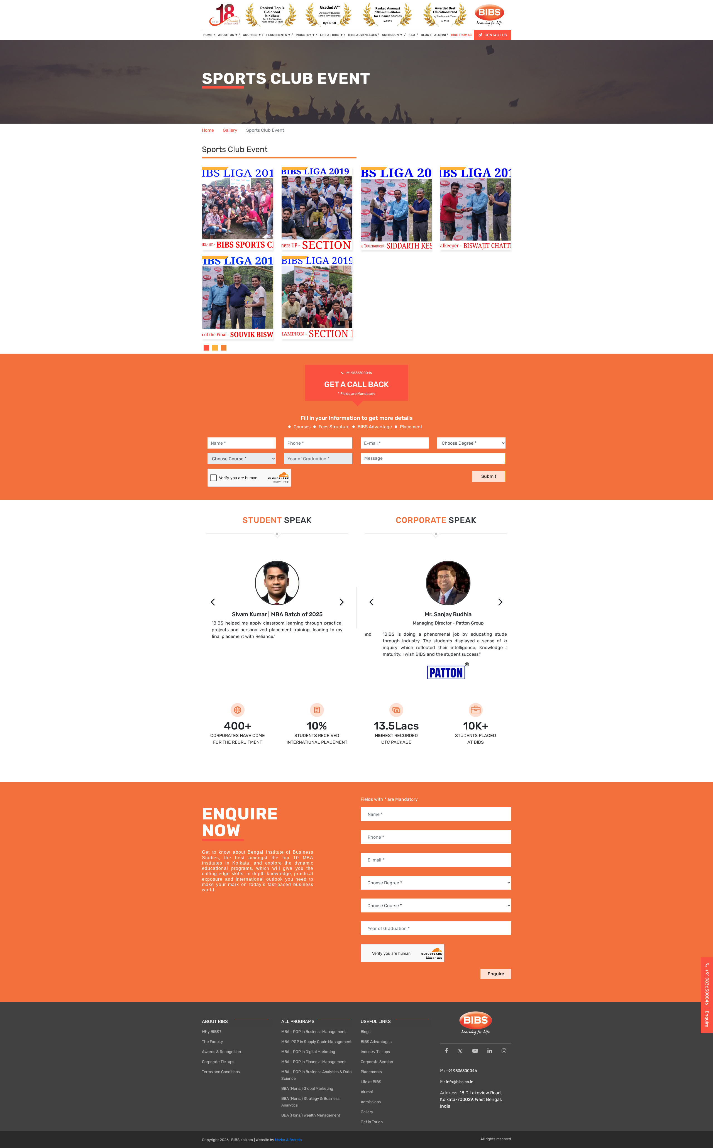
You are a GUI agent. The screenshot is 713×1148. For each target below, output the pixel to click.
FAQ (412, 35)
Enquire (496, 973)
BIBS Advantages (376, 1041)
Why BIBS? (211, 1031)
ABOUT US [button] (228, 35)
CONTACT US (496, 35)
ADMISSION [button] (392, 35)
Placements (371, 1071)
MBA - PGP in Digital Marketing (308, 1051)
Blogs (365, 1031)
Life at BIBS (371, 1082)
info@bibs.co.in (459, 1082)
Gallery (230, 130)
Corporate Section (377, 1061)
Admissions (371, 1102)
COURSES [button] (252, 35)
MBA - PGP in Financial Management (313, 1061)
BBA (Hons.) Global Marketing (307, 1088)
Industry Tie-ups (375, 1051)
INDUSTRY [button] (305, 35)
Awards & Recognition (221, 1051)
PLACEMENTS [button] (278, 35)
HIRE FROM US (461, 35)
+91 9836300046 (358, 373)
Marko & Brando (288, 1140)
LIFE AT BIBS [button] (331, 35)
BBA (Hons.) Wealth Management (310, 1115)
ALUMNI (440, 35)
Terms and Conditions (221, 1071)
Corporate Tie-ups (218, 1061)
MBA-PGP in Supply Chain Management (316, 1041)
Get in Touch (372, 1122)
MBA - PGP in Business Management (313, 1031)
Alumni (367, 1092)
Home (208, 130)
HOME (209, 35)
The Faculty (212, 1041)
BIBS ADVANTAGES (362, 35)
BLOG (425, 35)
